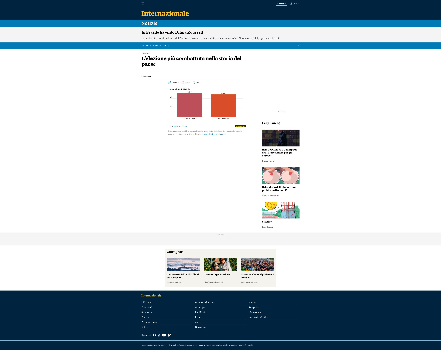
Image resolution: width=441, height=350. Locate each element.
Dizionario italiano (204, 302)
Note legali (242, 345)
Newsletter (200, 327)
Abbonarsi (281, 4)
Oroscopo (200, 307)
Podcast (252, 302)
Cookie (250, 345)
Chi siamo (146, 302)
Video (144, 327)
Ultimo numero (256, 312)
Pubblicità (200, 312)
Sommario (146, 312)
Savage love (254, 307)
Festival (145, 317)
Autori (198, 322)
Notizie (149, 23)
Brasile (145, 54)
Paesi (197, 317)
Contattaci (146, 307)
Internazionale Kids (258, 317)
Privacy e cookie (149, 322)
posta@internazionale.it (214, 134)
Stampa (187, 83)
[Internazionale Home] (152, 295)
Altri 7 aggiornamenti (155, 46)
